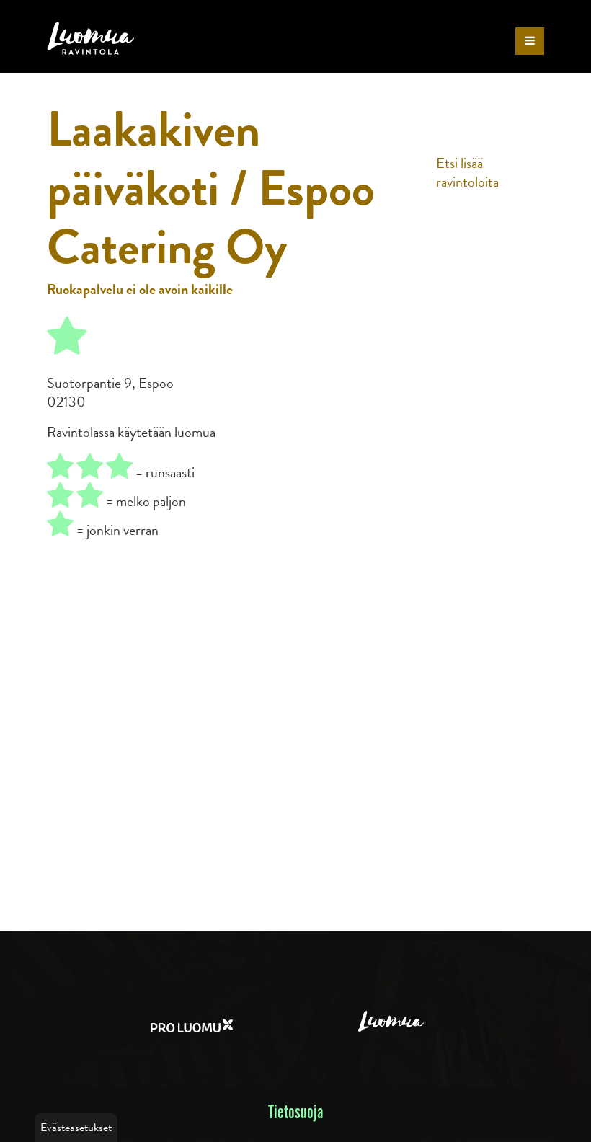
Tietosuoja (296, 1113)
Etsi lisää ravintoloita (467, 172)
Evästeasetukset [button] (76, 1127)
